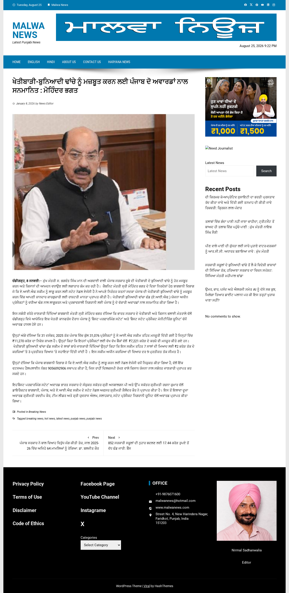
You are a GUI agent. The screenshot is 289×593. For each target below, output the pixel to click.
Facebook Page (98, 484)
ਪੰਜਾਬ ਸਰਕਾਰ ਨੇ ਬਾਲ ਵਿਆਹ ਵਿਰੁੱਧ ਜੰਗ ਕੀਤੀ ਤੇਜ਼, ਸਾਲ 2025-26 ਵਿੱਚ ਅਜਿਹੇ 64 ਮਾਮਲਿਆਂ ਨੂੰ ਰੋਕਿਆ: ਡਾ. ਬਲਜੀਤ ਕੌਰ (59, 443)
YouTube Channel (100, 497)
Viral (147, 586)
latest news (63, 418)
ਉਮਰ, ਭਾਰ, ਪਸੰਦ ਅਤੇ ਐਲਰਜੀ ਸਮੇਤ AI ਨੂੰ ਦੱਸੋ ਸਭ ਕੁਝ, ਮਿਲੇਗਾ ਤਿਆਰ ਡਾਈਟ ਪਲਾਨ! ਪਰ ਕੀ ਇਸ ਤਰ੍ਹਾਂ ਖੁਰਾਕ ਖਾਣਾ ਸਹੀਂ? (240, 294)
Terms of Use (27, 497)
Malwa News (28, 30)
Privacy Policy (28, 484)
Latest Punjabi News (26, 42)
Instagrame (93, 510)
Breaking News (37, 411)
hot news (49, 418)
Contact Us (92, 62)
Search (266, 171)
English (34, 62)
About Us (69, 62)
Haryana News (119, 62)
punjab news (78, 418)
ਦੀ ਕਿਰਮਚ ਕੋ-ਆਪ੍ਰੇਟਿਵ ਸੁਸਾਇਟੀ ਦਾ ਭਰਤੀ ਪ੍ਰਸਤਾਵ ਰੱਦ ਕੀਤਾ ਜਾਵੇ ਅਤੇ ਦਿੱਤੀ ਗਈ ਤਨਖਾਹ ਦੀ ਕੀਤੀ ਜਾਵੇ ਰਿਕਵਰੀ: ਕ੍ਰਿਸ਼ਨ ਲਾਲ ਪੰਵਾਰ (240, 202)
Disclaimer (24, 510)
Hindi (51, 62)
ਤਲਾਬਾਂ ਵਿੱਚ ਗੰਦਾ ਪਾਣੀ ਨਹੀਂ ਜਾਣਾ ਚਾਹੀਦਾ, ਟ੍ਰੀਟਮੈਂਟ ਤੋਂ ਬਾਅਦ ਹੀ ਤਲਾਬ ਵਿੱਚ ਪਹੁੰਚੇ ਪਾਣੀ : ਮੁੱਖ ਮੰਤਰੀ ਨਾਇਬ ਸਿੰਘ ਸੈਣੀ (239, 227)
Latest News (214, 163)
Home (16, 62)
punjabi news (94, 418)
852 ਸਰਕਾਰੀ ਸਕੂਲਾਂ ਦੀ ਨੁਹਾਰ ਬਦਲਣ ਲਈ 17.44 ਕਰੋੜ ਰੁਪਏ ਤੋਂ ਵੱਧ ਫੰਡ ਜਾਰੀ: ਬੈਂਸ (148, 443)
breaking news (34, 418)
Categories (89, 538)
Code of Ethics (28, 523)
